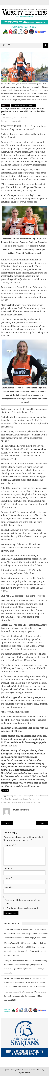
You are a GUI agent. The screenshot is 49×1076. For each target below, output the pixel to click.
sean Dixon (38, 802)
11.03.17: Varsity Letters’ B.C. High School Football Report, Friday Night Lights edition (43, 823)
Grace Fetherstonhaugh (13, 799)
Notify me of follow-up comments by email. (22, 902)
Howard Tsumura (28, 799)
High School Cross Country (23, 105)
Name (8, 869)
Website (9, 887)
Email (8, 878)
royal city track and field (24, 802)
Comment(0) (16, 121)
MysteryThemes (24, 1072)
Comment (10, 845)
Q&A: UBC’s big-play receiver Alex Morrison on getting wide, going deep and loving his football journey (9, 823)
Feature (5, 105)
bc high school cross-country (19, 796)
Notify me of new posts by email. (22, 908)
